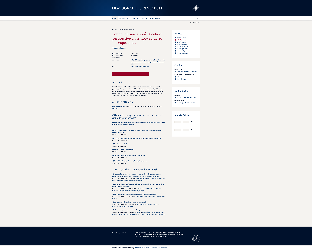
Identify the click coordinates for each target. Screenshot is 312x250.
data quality (140, 188)
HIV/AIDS (159, 188)
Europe (139, 212)
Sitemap (165, 248)
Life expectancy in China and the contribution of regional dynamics (135, 194)
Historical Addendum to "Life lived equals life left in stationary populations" (138, 138)
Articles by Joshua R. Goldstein (186, 97)
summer (143, 214)
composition (141, 196)
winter (163, 214)
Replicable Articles (182, 44)
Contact (138, 248)
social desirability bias (131, 190)
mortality (156, 62)
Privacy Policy (155, 248)
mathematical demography (144, 62)
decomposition (150, 196)
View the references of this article (187, 71)
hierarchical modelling (119, 206)
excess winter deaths (148, 212)
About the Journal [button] (155, 18)
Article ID (186, 128)
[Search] (198, 18)
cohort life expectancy (138, 60)
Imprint (146, 248)
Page (184, 120)
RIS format (180, 77)
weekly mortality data (154, 214)
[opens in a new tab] (196, 239)
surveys (126, 180)
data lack (155, 204)
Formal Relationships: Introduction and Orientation (130, 161)
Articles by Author (182, 46)
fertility (157, 178)
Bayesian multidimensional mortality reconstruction (130, 202)
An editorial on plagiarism (122, 144)
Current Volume (181, 38)
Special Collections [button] (124, 18)
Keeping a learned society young (124, 149)
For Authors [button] (135, 18)
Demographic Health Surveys (145, 178)
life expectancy (160, 196)
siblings (121, 190)
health (114, 180)
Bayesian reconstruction (144, 204)
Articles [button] (114, 18)
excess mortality (150, 188)
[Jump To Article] (192, 122)
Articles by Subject (182, 49)
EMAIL (116, 108)
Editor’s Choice (181, 42)
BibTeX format (181, 79)
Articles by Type (181, 51)
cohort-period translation (153, 60)
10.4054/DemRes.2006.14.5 (140, 66)
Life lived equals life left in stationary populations (129, 155)
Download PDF (119, 74)
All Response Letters (183, 53)
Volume (176, 120)
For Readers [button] (144, 18)
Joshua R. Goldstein (120, 48)
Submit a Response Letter (138, 74)
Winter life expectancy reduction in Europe (127, 210)
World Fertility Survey (135, 180)
